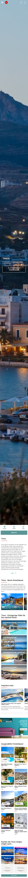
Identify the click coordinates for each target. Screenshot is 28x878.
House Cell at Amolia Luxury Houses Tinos (21, 809)
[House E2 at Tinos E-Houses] (7, 777)
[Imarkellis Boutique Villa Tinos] (7, 755)
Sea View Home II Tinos (6, 809)
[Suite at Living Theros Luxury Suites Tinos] (21, 821)
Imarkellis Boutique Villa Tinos (6, 764)
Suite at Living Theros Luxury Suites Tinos (21, 832)
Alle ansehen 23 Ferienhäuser (14, 269)
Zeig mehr (14, 875)
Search (14, 533)
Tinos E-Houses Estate (5, 831)
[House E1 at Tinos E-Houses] (21, 755)
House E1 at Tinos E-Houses (21, 764)
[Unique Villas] (6, 2)
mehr (12, 573)
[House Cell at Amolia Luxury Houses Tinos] (21, 799)
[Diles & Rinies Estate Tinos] (21, 777)
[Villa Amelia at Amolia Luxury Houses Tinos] (12, 601)
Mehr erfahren (23, 729)
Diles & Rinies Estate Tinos (21, 786)
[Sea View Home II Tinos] (7, 799)
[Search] (21, 2)
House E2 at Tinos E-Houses (7, 786)
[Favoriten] (3, 596)
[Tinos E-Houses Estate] (7, 821)
